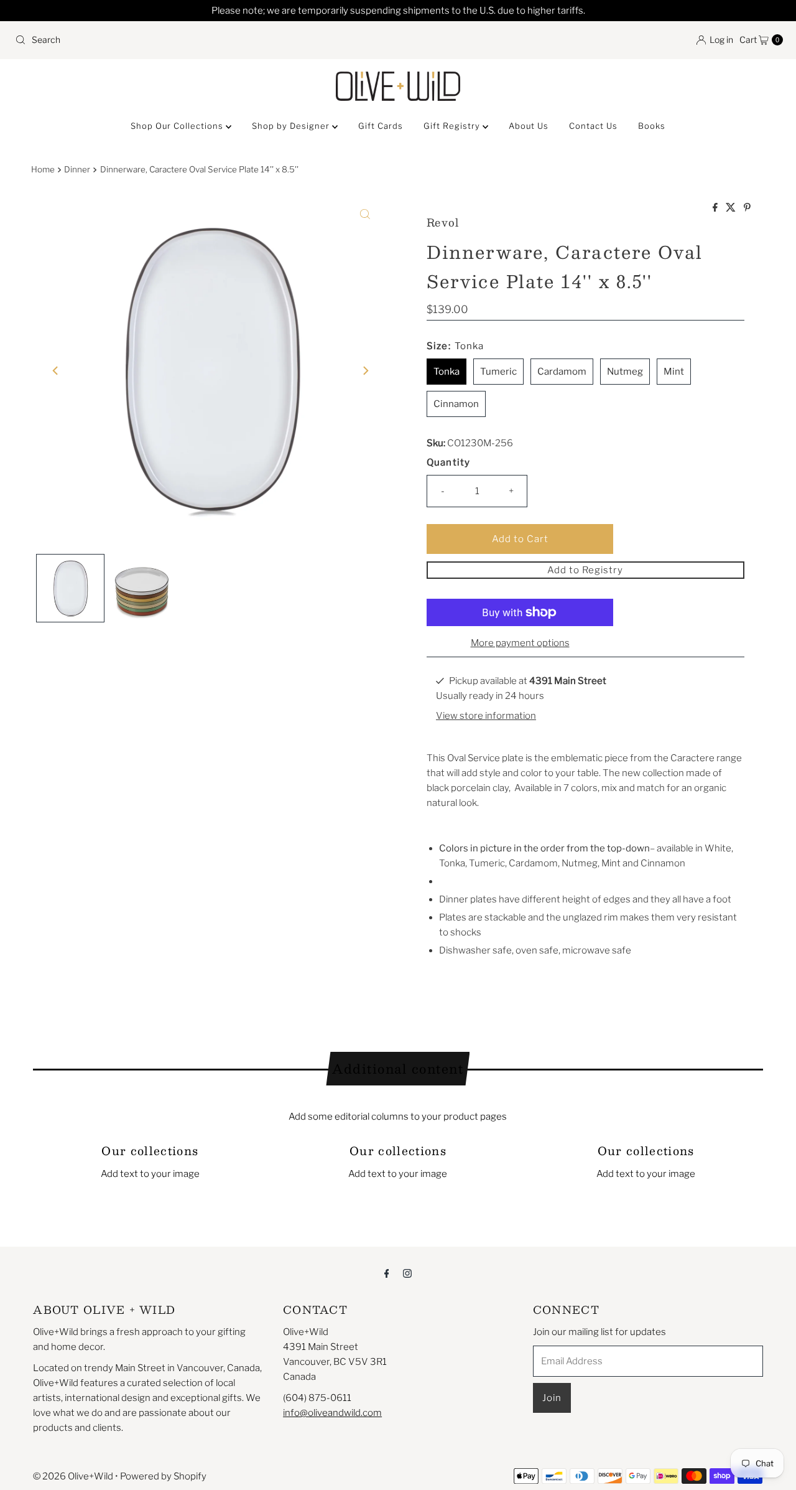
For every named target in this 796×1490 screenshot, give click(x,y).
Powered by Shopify (163, 1476)
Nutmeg (625, 371)
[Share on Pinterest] (747, 208)
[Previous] (56, 371)
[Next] (365, 371)
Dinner (77, 169)
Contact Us (593, 126)
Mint (674, 371)
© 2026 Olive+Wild (73, 1476)
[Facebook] (386, 1272)
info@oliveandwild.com (332, 1412)
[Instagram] (407, 1272)
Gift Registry (453, 126)
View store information (486, 715)
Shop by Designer (292, 126)
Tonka (446, 371)
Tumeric (498, 371)
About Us (528, 126)
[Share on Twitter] (732, 208)
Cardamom (561, 371)
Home (43, 169)
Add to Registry (585, 570)
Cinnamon (456, 404)
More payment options (520, 643)
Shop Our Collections (178, 126)
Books (651, 126)
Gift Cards (380, 126)
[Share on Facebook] (716, 208)
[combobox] (201, 39)
